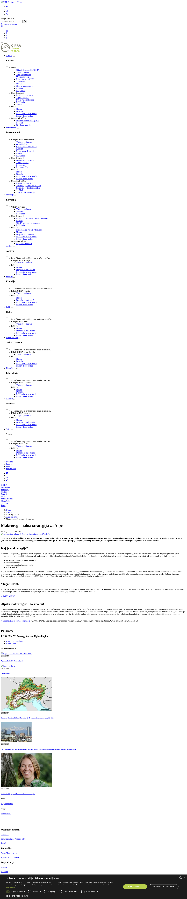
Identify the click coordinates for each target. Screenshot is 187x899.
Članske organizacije (24, 86)
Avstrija (9, 246)
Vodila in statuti (22, 72)
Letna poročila (22, 167)
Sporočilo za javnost (9, 853)
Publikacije (20, 102)
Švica (8, 429)
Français (9, 464)
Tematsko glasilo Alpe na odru (28, 185)
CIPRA (9, 55)
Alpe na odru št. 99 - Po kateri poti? (12, 661)
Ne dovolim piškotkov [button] (163, 887)
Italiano (9, 466)
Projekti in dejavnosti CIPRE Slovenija (32, 218)
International (11, 127)
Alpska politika (22, 97)
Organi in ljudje (22, 77)
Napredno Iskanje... (9, 24)
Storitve (19, 221)
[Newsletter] (7, 7)
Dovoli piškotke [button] (135, 887)
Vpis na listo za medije (25, 192)
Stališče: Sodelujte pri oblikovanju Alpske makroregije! (18, 794)
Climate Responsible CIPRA (27, 70)
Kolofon (4, 872)
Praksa (19, 153)
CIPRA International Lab (26, 146)
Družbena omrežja (23, 125)
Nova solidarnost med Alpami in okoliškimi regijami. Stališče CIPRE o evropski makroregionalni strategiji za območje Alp (38, 749)
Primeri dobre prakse (24, 116)
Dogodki (19, 111)
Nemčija (9, 399)
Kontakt (19, 88)
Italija (8, 307)
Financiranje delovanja (25, 151)
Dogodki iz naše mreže (25, 270)
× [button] (184, 878)
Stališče (19, 104)
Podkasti (19, 123)
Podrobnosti (10, 887)
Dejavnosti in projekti (25, 160)
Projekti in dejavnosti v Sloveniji (29, 230)
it (6, 35)
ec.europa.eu (11, 643)
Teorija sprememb (23, 74)
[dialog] (93, 887)
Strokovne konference (25, 100)
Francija (9, 276)
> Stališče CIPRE (8, 596)
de (7, 31)
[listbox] (180, 877)
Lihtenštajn (10, 368)
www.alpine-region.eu (15, 641)
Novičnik (5, 834)
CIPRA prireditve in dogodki (28, 223)
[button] (62, 896)
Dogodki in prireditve (25, 234)
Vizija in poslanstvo (24, 142)
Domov (9, 510)
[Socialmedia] (7, 14)
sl (6, 38)
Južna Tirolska (12, 338)
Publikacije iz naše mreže (26, 114)
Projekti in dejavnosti (24, 95)
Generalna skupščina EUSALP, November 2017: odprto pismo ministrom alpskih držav (27, 718)
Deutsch (9, 462)
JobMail (19, 190)
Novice (19, 109)
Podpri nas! (20, 91)
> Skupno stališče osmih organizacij (15, 621)
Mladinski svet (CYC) (25, 79)
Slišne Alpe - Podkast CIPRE (28, 188)
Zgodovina (20, 81)
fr (6, 33)
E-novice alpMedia (24, 183)
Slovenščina (11, 469)
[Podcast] (7, 11)
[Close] (7, 205)
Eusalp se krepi (5, 673)
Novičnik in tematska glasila (27, 120)
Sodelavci (20, 211)
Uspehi (19, 84)
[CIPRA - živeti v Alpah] (11, 2)
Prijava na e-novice (24, 244)
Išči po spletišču (7, 18)
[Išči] (25, 21)
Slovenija (10, 195)
